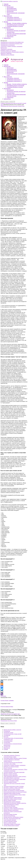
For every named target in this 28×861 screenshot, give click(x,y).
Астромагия (7, 27)
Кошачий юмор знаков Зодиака (12, 793)
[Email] (14, 691)
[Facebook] (14, 686)
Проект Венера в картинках (11, 810)
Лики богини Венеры (9, 806)
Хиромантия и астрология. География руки (12, 42)
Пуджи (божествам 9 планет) (11, 825)
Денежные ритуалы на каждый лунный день (12, 106)
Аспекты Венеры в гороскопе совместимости (12, 760)
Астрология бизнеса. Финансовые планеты (12, 52)
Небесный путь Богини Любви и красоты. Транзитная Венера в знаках (15, 803)
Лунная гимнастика (9, 796)
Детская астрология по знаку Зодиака (14, 786)
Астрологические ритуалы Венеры (13, 762)
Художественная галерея (10, 821)
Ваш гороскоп (8, 16)
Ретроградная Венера (9, 815)
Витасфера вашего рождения (15, 24)
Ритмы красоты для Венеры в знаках (13, 817)
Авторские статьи (8, 732)
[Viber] (14, 694)
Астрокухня (10, 11)
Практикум (10, 36)
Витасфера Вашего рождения (11, 777)
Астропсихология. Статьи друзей (12, 734)
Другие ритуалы (11, 35)
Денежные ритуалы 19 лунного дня (10, 713)
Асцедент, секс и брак (9, 763)
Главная (6, 4)
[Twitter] (14, 689)
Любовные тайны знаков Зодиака (13, 799)
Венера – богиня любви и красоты (17, 23)
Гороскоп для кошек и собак (11, 780)
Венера (6, 22)
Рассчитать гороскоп (13, 17)
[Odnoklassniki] (14, 684)
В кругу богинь (8, 768)
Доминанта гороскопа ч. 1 (14, 19)
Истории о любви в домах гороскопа (13, 787)
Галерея (6, 749)
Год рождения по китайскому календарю (14, 779)
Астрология (7, 5)
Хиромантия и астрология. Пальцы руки (11, 43)
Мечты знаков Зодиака (10, 800)
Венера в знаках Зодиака (10, 773)
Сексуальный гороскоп (10, 820)
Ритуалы (6, 736)
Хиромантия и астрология (8, 45)
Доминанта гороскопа (6, 49)
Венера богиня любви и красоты (12, 729)
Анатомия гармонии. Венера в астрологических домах (12, 756)
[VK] (14, 681)
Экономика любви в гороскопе (12, 824)
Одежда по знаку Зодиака (10, 807)
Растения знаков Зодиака (10, 814)
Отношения (7, 731)
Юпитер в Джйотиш (6, 53)
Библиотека (7, 38)
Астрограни (10, 7)
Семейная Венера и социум (15, 26)
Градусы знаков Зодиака (10, 782)
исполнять (3, 696)
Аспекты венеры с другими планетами (14, 772)
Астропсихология (12, 10)
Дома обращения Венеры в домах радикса (15, 776)
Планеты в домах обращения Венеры (13, 808)
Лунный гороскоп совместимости (13, 797)
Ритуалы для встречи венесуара (16, 33)
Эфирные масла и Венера (7, 54)
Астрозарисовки (11, 8)
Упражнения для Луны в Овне (9, 720)
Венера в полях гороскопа (11, 775)
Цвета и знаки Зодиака (10, 822)
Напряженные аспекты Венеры (12, 801)
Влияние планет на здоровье (8, 50)
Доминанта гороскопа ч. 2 (14, 20)
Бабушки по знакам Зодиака (11, 766)
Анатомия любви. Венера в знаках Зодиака (15, 758)
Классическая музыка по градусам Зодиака (15, 792)
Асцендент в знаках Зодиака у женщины (11, 46)
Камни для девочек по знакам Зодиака (14, 790)
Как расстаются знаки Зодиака (12, 789)
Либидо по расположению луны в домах (14, 794)
